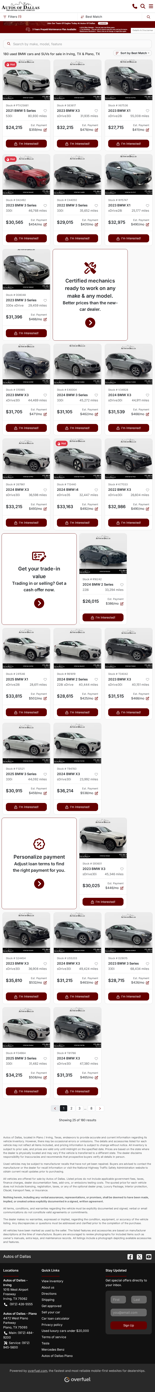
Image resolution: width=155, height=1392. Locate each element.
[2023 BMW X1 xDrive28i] (128, 80)
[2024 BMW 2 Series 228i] (103, 554)
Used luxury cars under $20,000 (65, 1331)
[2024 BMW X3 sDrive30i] (128, 364)
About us (48, 1287)
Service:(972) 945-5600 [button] (16, 1345)
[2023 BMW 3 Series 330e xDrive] (26, 269)
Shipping (48, 1300)
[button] (135, 6)
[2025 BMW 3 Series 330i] (26, 743)
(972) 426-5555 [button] (21, 1304)
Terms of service (54, 1337)
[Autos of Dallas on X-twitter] (137, 1256)
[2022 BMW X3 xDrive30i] (128, 459)
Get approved (51, 1306)
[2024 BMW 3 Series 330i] (77, 364)
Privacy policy (52, 1325)
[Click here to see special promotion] (77, 23)
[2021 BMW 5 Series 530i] (26, 80)
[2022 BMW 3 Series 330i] (77, 174)
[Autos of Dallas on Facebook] (128, 1256)
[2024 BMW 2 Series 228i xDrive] (77, 648)
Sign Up (128, 1325)
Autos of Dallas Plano (57, 1356)
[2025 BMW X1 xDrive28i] (26, 648)
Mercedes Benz (53, 1349)
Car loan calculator (55, 1318)
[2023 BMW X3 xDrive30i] (26, 364)
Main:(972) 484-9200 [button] (18, 1335)
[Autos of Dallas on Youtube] (147, 1256)
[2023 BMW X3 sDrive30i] (77, 80)
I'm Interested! (29, 143)
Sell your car (51, 1312)
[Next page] (100, 1108)
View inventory (52, 1281)
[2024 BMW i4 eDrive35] (77, 459)
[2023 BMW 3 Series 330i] (26, 174)
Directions (49, 1294)
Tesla (45, 1343)
